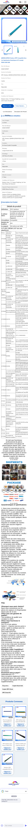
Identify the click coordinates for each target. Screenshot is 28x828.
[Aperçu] (14, 785)
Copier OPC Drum (7, 689)
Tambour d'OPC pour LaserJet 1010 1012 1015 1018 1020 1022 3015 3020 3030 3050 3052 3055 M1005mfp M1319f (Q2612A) (20, 744)
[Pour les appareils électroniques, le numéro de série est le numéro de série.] (7, 711)
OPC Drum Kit (6, 692)
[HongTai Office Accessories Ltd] (6, 2)
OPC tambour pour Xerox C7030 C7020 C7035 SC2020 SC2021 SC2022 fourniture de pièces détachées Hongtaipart (7, 744)
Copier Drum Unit (17, 685)
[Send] (26, 825)
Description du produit (20, 111)
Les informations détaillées (7, 112)
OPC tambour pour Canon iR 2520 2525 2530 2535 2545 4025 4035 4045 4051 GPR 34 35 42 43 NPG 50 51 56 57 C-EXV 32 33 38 (20, 721)
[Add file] (2, 825)
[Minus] (26, 791)
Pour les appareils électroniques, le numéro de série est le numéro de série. (7, 721)
